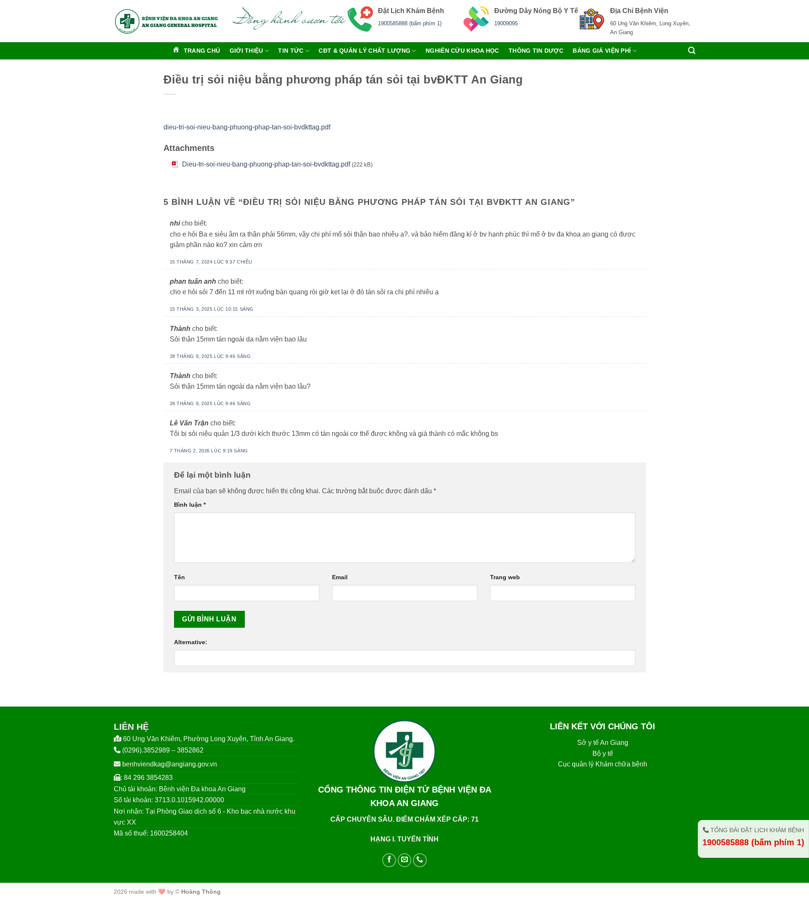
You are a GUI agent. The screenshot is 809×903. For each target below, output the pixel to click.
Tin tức (290, 50)
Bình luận (190, 504)
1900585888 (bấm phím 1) (410, 23)
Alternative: (190, 642)
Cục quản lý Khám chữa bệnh (602, 764)
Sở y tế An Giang (602, 742)
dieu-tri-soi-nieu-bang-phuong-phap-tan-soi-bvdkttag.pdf (246, 127)
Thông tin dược (536, 50)
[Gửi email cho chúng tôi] (405, 860)
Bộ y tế (602, 753)
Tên (179, 577)
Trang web (505, 577)
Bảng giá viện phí (602, 50)
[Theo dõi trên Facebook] (389, 860)
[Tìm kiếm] (691, 50)
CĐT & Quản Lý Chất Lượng (364, 50)
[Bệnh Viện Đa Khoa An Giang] (166, 21)
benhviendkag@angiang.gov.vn (169, 764)
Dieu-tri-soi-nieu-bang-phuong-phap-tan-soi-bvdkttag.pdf (266, 164)
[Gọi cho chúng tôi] (420, 860)
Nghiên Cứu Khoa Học (462, 50)
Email (340, 577)
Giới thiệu (246, 50)
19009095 (506, 23)
